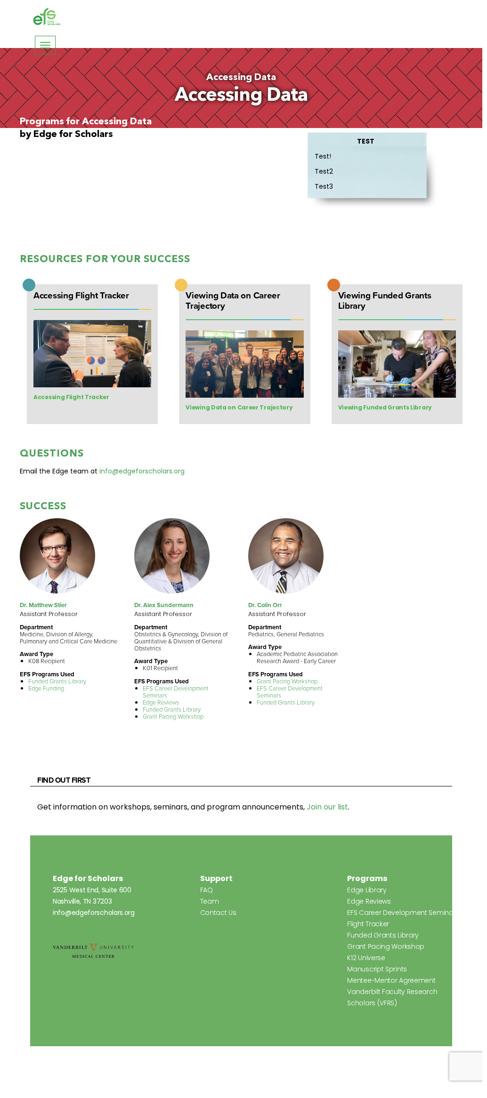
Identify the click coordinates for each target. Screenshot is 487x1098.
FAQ (206, 890)
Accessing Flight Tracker (71, 397)
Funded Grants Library (57, 681)
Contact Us (218, 912)
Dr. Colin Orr (265, 605)
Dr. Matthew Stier (43, 605)
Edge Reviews (161, 702)
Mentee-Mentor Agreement (391, 980)
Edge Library (366, 890)
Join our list (327, 806)
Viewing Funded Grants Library (385, 407)
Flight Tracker (368, 924)
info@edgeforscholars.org (142, 471)
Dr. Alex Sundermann (164, 605)
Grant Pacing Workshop (173, 716)
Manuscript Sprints (377, 969)
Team (209, 901)
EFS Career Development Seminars (176, 692)
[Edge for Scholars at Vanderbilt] (47, 17)
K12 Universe (366, 957)
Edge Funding (46, 688)
